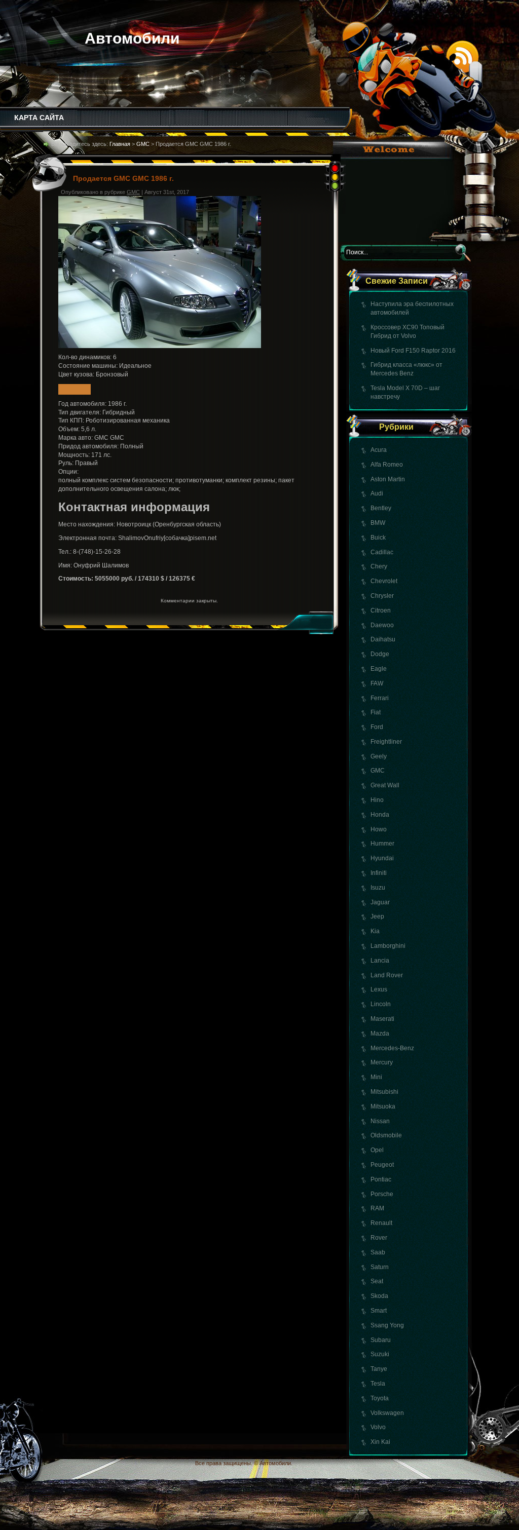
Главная (119, 144)
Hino (377, 800)
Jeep (377, 916)
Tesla (377, 1383)
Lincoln (380, 1004)
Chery (378, 566)
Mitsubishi (384, 1091)
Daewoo (382, 625)
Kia (375, 931)
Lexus (378, 989)
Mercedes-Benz (392, 1048)
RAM (377, 1208)
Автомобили (132, 38)
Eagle (378, 668)
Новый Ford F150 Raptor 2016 (413, 350)
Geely (378, 756)
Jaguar (380, 902)
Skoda (379, 1295)
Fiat (375, 712)
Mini (376, 1077)
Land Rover (386, 975)
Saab (377, 1252)
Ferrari (379, 698)
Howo (378, 829)
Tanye (378, 1368)
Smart (378, 1310)
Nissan (380, 1121)
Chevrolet (383, 581)
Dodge (379, 654)
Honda (379, 814)
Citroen (380, 610)
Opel (377, 1150)
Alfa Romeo (386, 464)
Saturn (379, 1267)
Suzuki (379, 1354)
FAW (376, 683)
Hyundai (382, 858)
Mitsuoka (382, 1106)
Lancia (379, 960)
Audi (376, 493)
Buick (378, 537)
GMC (377, 770)
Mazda (379, 1033)
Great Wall (384, 785)
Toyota (379, 1398)
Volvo (378, 1427)
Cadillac (381, 552)
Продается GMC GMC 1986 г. (123, 178)
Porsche (381, 1194)
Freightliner (386, 741)
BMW (377, 522)
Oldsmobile (386, 1135)
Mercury (381, 1062)
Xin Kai (380, 1441)
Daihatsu (382, 639)
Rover (378, 1237)
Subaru (380, 1340)
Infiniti (378, 872)
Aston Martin (387, 479)
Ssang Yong (387, 1325)
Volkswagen (387, 1413)
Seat (376, 1281)
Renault (381, 1223)
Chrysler (382, 595)
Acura (378, 449)
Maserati (382, 1018)
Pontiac (380, 1179)
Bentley (380, 508)
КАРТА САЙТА (39, 117)
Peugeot (382, 1164)
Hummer (382, 843)
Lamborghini (387, 945)
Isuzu (377, 887)
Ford (376, 727)
